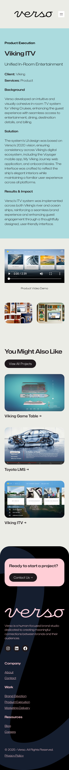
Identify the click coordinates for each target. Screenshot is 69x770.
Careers (10, 731)
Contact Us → (23, 577)
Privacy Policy (14, 755)
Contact (10, 678)
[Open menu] (61, 14)
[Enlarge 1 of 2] (27, 308)
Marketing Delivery (17, 707)
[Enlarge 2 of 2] (59, 308)
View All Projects (20, 364)
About (9, 672)
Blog (8, 725)
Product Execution (17, 702)
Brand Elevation (15, 696)
